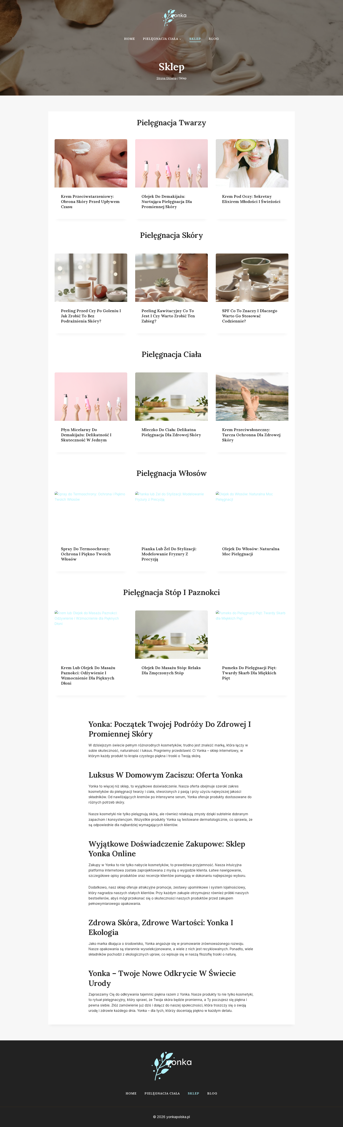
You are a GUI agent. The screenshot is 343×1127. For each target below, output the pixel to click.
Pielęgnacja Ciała (162, 1093)
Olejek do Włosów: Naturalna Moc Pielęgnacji (250, 551)
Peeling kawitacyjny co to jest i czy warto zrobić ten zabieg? (168, 315)
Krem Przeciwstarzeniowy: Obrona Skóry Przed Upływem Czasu (90, 201)
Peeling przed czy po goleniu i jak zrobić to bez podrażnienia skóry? (91, 315)
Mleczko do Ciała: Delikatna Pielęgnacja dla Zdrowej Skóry (171, 432)
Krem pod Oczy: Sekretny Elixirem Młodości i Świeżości (251, 199)
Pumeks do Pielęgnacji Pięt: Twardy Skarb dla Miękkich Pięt (249, 672)
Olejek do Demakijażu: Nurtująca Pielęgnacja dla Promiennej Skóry (167, 201)
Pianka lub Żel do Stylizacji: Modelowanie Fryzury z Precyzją (169, 554)
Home (129, 39)
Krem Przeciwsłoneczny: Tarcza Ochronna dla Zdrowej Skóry (251, 434)
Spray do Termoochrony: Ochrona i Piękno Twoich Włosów (86, 554)
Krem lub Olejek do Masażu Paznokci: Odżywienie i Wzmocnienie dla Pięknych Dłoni (88, 675)
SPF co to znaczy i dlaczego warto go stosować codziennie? (249, 315)
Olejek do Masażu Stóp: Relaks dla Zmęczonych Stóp (171, 670)
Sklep (195, 39)
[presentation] (91, 163)
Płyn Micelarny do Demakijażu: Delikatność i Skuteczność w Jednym (86, 434)
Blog (214, 39)
